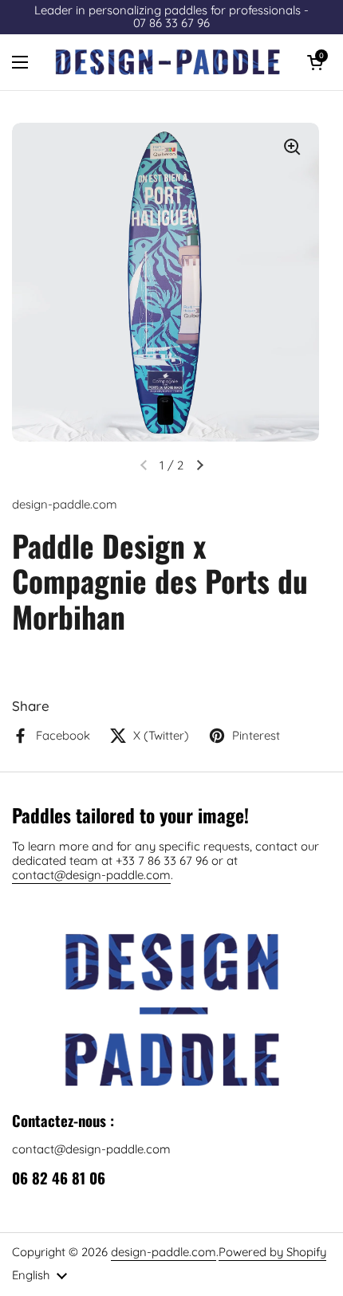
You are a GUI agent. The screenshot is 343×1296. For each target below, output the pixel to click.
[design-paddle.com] (167, 62)
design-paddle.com (163, 1251)
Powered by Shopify (272, 1251)
